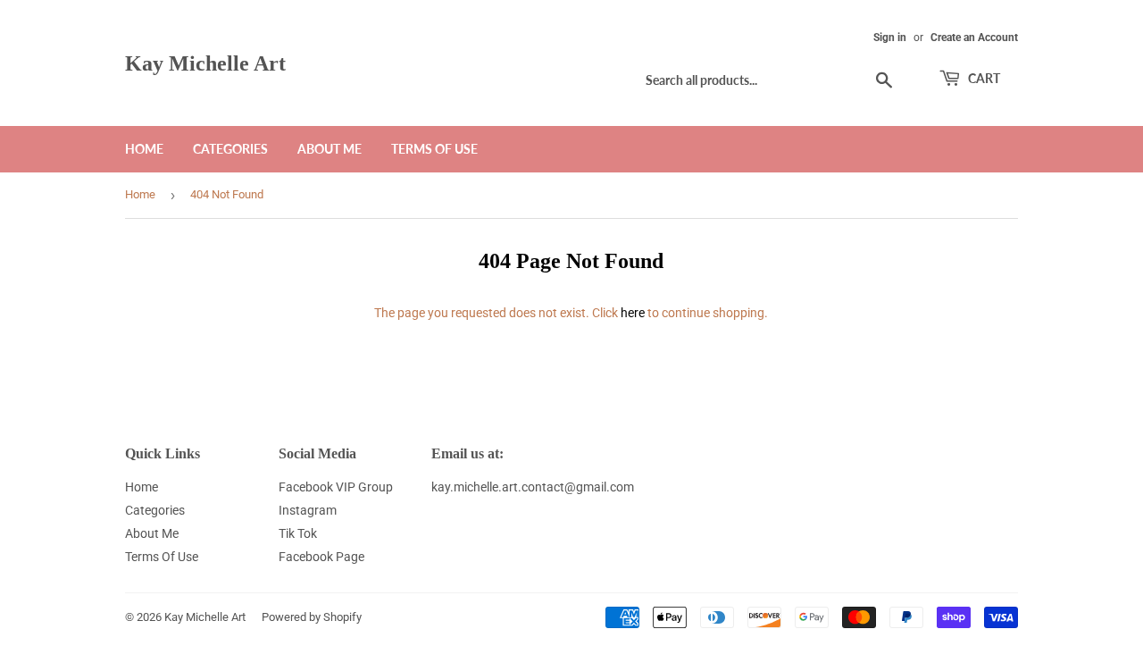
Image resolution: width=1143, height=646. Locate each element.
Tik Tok (298, 533)
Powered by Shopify (312, 617)
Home (144, 148)
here (633, 313)
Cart (982, 78)
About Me (329, 148)
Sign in (889, 37)
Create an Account (974, 37)
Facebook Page (321, 557)
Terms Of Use (434, 148)
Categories (230, 148)
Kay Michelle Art (205, 63)
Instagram (308, 510)
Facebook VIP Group (336, 487)
